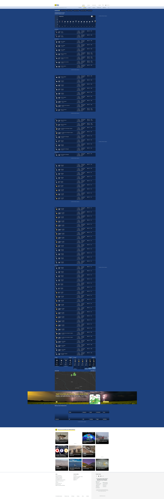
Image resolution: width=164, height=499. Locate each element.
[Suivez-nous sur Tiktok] (103, 476)
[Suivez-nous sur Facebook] (97, 476)
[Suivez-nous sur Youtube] (101, 476)
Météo (57, 7)
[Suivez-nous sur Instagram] (99, 476)
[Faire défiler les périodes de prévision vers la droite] (95, 22)
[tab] (91, 16)
